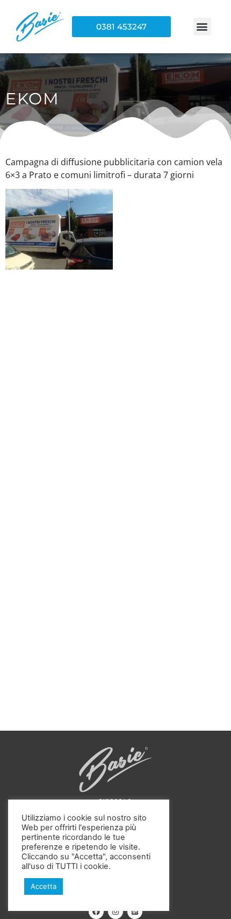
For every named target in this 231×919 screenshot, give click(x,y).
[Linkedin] (134, 911)
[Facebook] (96, 911)
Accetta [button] (43, 886)
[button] (202, 27)
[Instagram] (115, 911)
